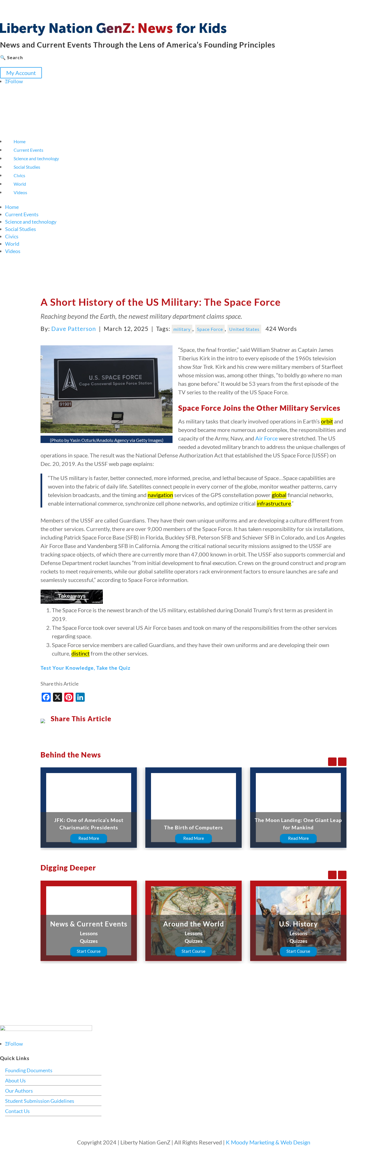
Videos (20, 192)
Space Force (210, 329)
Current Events (28, 150)
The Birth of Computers (193, 827)
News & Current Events (88, 924)
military (182, 329)
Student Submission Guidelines (39, 1101)
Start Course (89, 951)
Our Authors (19, 1091)
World (20, 184)
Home (19, 141)
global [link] (279, 494)
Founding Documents (28, 1070)
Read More (88, 838)
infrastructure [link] (274, 503)
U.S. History (298, 924)
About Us (15, 1080)
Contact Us (17, 1111)
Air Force (266, 438)
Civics (19, 175)
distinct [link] (80, 653)
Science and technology (36, 158)
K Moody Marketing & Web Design (268, 1142)
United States (244, 329)
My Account (21, 72)
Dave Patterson (73, 328)
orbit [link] (327, 421)
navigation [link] (160, 494)
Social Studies (27, 167)
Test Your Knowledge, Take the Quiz (85, 668)
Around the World (193, 924)
